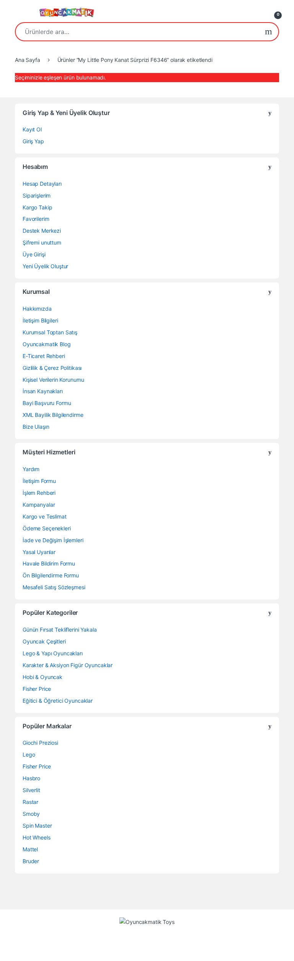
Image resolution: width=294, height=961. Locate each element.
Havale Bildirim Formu (49, 563)
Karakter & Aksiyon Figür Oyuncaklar (68, 665)
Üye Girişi (34, 254)
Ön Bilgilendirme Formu (51, 575)
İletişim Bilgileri (40, 320)
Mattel (30, 849)
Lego (29, 754)
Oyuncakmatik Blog (47, 344)
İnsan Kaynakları (43, 391)
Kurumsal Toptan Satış (50, 332)
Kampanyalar (39, 504)
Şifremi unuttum (42, 242)
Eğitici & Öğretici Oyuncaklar (58, 700)
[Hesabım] (259, 12)
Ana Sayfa (27, 60)
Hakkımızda (37, 308)
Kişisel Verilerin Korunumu (53, 379)
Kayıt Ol (32, 129)
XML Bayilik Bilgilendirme (53, 415)
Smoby (31, 813)
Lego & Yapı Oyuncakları (53, 653)
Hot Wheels (37, 837)
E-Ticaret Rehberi (44, 356)
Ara (268, 32)
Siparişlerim (37, 195)
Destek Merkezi (42, 230)
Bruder (31, 861)
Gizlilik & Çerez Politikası (52, 368)
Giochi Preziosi (40, 742)
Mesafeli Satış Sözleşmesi (54, 587)
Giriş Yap (33, 141)
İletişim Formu (39, 481)
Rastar (30, 802)
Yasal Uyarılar (39, 552)
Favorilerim (36, 219)
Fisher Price (37, 689)
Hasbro (31, 778)
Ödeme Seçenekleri (47, 528)
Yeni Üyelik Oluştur (45, 266)
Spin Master (37, 825)
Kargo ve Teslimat (45, 516)
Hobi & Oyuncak (42, 677)
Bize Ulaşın (36, 426)
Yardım (31, 469)
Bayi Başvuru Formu (47, 403)
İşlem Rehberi (39, 492)
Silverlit (31, 790)
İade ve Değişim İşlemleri (53, 540)
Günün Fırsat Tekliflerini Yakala (60, 629)
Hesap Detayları (42, 183)
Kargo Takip (37, 207)
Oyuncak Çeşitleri (44, 641)
